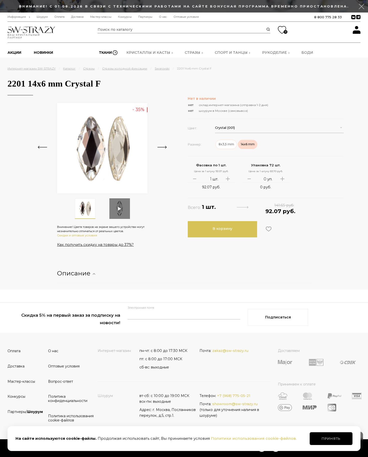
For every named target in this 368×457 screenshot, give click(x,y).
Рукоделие (274, 52)
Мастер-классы (100, 17)
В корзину (222, 228)
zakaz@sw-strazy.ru (230, 350)
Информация (17, 17)
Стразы (192, 52)
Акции (14, 52)
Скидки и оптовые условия (77, 235)
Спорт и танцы (231, 52)
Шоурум (42, 17)
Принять (331, 438)
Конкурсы (125, 17)
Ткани (105, 52)
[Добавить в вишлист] (268, 229)
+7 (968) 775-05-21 (233, 395)
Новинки (43, 52)
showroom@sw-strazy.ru (235, 404)
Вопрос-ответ (60, 381)
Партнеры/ (25, 411)
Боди (307, 52)
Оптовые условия (186, 17)
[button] (279, 127)
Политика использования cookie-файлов (66, 418)
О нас (163, 17)
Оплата (59, 17)
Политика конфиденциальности (66, 398)
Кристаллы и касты (148, 52)
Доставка (77, 17)
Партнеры (145, 17)
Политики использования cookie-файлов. (254, 438)
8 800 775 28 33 (328, 17)
